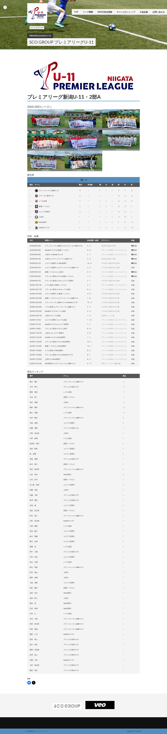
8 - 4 (89, 329)
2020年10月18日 (36, 294)
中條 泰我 (34, 423)
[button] (46, 119)
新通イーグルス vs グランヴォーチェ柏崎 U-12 (61, 298)
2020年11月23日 (36, 342)
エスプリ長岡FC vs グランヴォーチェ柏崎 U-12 (62, 267)
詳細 (135, 246)
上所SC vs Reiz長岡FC (52, 359)
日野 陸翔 (34, 629)
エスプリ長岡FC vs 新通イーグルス (57, 294)
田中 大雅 (34, 552)
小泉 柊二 (34, 397)
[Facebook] (5, 7)
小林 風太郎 (34, 665)
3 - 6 (89, 333)
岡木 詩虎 (34, 541)
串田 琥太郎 (34, 469)
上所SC (41, 217)
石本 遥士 (34, 516)
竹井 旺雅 (34, 608)
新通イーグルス (44, 206)
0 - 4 (89, 311)
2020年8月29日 (35, 246)
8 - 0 (89, 350)
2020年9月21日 (35, 263)
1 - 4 (89, 315)
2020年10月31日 (36, 315)
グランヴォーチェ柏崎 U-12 (49, 190)
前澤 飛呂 (34, 500)
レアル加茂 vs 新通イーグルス (55, 285)
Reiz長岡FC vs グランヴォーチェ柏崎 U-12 (60, 363)
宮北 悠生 (34, 572)
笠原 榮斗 (34, 531)
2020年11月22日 (36, 337)
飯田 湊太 (34, 670)
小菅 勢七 (34, 387)
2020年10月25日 (36, 302)
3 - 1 (89, 254)
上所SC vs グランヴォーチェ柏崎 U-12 (58, 259)
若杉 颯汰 (34, 588)
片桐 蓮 (33, 505)
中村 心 (33, 613)
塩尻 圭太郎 (34, 510)
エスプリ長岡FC (44, 212)
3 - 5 (89, 307)
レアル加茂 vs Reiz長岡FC (54, 350)
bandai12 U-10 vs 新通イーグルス (57, 250)
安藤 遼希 (34, 428)
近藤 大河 (34, 660)
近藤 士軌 (34, 495)
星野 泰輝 (34, 577)
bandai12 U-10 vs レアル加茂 (55, 311)
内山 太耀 (34, 562)
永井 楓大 (34, 418)
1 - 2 (89, 276)
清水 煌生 (34, 644)
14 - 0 (89, 263)
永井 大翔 (34, 619)
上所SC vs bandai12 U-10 (54, 254)
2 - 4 (89, 259)
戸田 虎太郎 (34, 433)
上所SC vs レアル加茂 (52, 315)
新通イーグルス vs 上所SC (54, 272)
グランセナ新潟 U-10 (46, 196)
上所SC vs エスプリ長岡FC (54, 333)
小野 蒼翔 (34, 438)
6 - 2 (89, 289)
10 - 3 (89, 342)
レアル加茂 (43, 201)
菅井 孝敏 (34, 402)
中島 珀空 (34, 557)
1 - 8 (89, 298)
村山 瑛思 (34, 567)
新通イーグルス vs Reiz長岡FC (55, 346)
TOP (76, 12)
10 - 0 (89, 302)
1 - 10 (89, 320)
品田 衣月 (34, 593)
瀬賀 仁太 (34, 634)
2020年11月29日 (36, 359)
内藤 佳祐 (34, 490)
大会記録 (144, 12)
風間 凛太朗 (34, 650)
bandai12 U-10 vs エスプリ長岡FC (57, 324)
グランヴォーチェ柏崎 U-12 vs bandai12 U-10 (61, 302)
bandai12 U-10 (44, 227)
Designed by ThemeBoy (134, 731)
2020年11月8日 (35, 329)
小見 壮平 (34, 479)
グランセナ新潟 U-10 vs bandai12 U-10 (59, 355)
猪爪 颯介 (34, 382)
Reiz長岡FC (43, 222)
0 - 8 (89, 250)
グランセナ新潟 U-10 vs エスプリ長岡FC (59, 281)
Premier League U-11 (40, 35)
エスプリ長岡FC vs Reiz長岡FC (56, 263)
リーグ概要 (88, 12)
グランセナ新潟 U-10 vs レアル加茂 (57, 289)
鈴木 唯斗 (34, 464)
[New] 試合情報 (105, 12)
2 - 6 (89, 267)
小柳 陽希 (34, 526)
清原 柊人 (34, 598)
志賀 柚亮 (34, 449)
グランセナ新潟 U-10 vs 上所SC (56, 329)
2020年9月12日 (35, 259)
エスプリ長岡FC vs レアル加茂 (56, 320)
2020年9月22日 (35, 276)
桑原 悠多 (34, 392)
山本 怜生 (34, 474)
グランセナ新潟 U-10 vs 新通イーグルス (59, 276)
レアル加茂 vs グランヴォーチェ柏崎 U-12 (60, 307)
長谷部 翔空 (34, 443)
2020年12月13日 (36, 363)
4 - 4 (89, 294)
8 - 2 (89, 359)
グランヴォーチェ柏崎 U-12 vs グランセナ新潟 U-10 (63, 246)
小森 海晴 (34, 583)
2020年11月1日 (35, 320)
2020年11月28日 (36, 350)
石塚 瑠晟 (34, 459)
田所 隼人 (34, 639)
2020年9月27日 (35, 281)
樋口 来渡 (34, 413)
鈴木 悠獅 (34, 536)
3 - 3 (89, 246)
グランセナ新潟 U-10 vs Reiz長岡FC (57, 342)
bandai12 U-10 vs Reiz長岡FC (55, 337)
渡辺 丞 (33, 603)
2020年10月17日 (36, 285)
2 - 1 (89, 281)
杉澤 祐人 (34, 655)
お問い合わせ (158, 12)
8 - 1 (89, 355)
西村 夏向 (34, 407)
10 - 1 (89, 346)
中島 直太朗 (34, 521)
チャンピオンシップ (126, 12)
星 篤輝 (33, 454)
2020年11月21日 (36, 333)
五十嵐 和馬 (34, 485)
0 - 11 (89, 363)
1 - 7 (89, 324)
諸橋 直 (33, 547)
